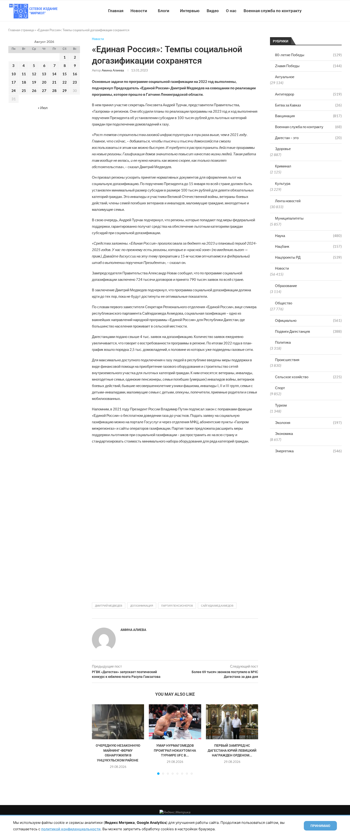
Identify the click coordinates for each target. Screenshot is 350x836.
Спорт (280, 388)
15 (64, 74)
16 (75, 74)
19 (34, 82)
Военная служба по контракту (272, 10)
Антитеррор (308, 94)
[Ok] (332, 10)
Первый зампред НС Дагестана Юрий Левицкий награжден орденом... (232, 750)
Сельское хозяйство (308, 377)
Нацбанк (308, 246)
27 (44, 90)
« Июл (43, 108)
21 (54, 82)
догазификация (141, 605)
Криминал (283, 166)
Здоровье (283, 148)
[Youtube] (317, 10)
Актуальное (284, 77)
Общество (283, 303)
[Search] (339, 10)
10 (13, 74)
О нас (231, 10)
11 (24, 74)
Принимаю (320, 826)
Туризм (281, 405)
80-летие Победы (308, 55)
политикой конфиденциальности (70, 829)
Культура (282, 183)
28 (54, 90)
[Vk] (322, 10)
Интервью (190, 10)
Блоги (163, 10)
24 (13, 90)
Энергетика (308, 451)
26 (34, 90)
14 (54, 74)
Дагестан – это (308, 138)
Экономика (284, 433)
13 (44, 74)
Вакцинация (308, 116)
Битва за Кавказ (308, 105)
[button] (98, 739)
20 (44, 82)
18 (24, 82)
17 (13, 82)
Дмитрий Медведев (108, 605)
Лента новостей (287, 201)
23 (75, 82)
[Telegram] (327, 10)
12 (34, 74)
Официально (308, 320)
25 (24, 90)
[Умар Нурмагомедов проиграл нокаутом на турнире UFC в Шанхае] (175, 721)
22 (64, 82)
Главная (115, 10)
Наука (308, 235)
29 (64, 90)
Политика (283, 342)
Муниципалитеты (289, 218)
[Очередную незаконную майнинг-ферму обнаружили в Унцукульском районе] (118, 721)
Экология (308, 422)
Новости (138, 10)
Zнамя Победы (308, 66)
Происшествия (287, 360)
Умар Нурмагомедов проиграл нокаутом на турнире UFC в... (175, 750)
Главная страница (21, 30)
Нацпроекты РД (308, 257)
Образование (286, 285)
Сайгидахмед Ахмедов (217, 605)
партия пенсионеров (177, 605)
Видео (213, 10)
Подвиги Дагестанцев (308, 331)
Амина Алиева (113, 70)
